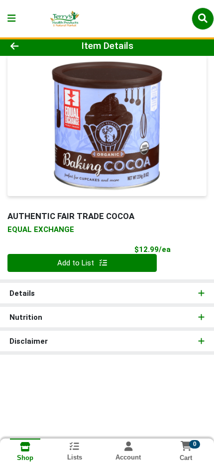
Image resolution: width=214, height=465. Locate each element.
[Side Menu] (11, 18)
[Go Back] (32, 46)
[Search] (203, 18)
